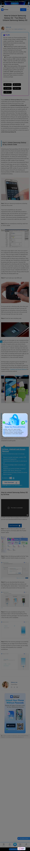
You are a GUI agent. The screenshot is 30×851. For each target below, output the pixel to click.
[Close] (4, 415)
